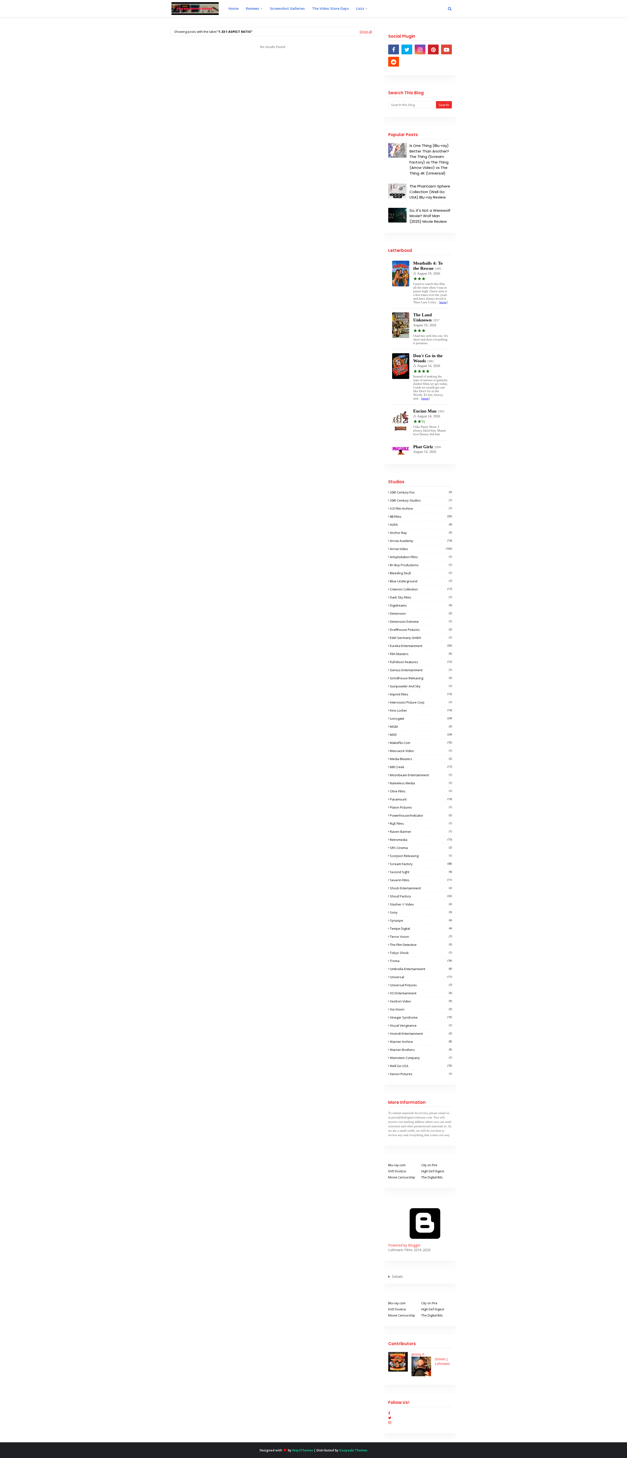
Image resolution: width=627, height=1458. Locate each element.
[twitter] (406, 49)
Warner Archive (421, 1041)
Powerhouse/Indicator (421, 815)
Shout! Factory (421, 896)
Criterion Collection (421, 589)
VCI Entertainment (421, 993)
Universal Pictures (421, 985)
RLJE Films (421, 823)
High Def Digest (432, 1171)
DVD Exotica (397, 1171)
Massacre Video (421, 751)
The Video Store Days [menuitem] (330, 8)
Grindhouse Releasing (421, 678)
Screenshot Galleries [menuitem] (287, 8)
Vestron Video (421, 1001)
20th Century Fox (421, 492)
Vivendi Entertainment (421, 1033)
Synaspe (421, 920)
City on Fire (429, 1165)
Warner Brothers (421, 1049)
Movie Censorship (401, 1177)
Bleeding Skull (421, 573)
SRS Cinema (421, 848)
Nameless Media (421, 783)
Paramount (421, 799)
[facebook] (393, 49)
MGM (421, 726)
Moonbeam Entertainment (421, 775)
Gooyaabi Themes (353, 1450)
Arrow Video (421, 549)
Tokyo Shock (421, 953)
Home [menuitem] (234, 8)
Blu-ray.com (397, 1165)
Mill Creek (421, 767)
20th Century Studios (421, 500)
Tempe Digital (421, 928)
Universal (421, 977)
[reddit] (393, 62)
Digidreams (421, 605)
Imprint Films (421, 694)
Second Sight (421, 872)
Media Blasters (421, 759)
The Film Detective (421, 944)
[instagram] (420, 49)
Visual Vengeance (421, 1025)
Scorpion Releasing (421, 856)
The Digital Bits (432, 1177)
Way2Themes (302, 1450)
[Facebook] (389, 1413)
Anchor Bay (421, 532)
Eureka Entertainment (421, 646)
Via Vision (421, 1009)
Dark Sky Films (421, 597)
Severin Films (421, 880)
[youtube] (446, 49)
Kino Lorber (421, 710)
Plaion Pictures (421, 807)
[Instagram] (389, 1422)
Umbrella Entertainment (421, 969)
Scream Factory (421, 864)
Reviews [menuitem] (252, 8)
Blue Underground (421, 581)
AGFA (421, 524)
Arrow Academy (421, 541)
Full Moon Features (421, 662)
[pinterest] (433, 49)
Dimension (421, 613)
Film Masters (421, 654)
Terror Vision (421, 936)
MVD (421, 734)
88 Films (421, 516)
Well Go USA (421, 1066)
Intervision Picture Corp (421, 702)
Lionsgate (421, 718)
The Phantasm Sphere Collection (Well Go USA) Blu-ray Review (430, 192)
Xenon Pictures (421, 1074)
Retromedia (421, 839)
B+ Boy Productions (421, 565)
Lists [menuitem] (360, 8)
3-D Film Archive (421, 508)
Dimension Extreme (421, 621)
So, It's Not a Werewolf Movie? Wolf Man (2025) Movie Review (430, 216)
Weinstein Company (421, 1058)
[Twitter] (389, 1417)
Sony (421, 912)
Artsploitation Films (421, 557)
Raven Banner (421, 831)
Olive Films (421, 791)
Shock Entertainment (421, 888)
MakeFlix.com (421, 743)
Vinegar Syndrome (421, 1017)
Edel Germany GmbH (421, 637)
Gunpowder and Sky (421, 686)
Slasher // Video (421, 904)
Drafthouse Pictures (421, 629)
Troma (421, 961)
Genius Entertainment (421, 670)
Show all (366, 31)
